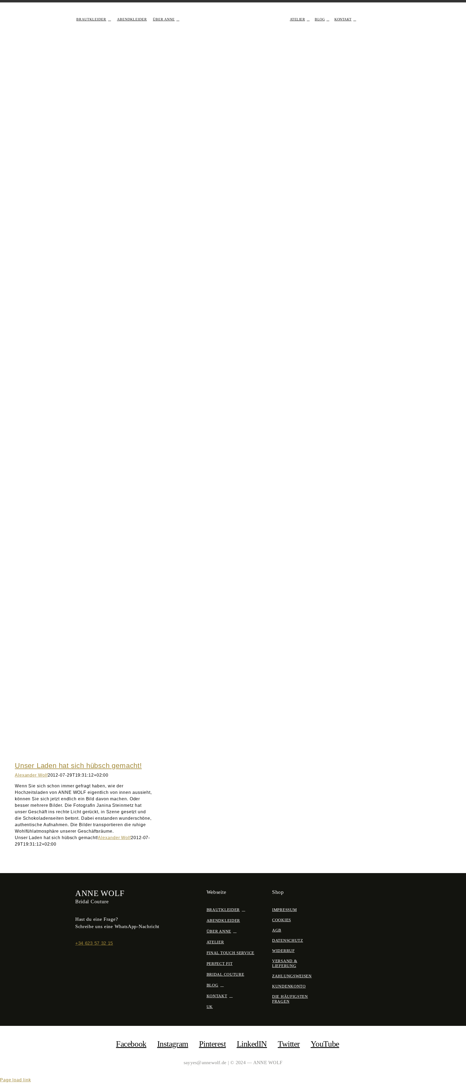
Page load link (15, 1080)
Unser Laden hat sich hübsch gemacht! (78, 766)
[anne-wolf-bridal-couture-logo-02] (232, 12)
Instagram (172, 1043)
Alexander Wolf (31, 775)
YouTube (325, 1043)
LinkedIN (252, 1043)
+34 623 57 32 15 (94, 943)
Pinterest (212, 1043)
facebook (131, 1043)
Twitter (289, 1043)
